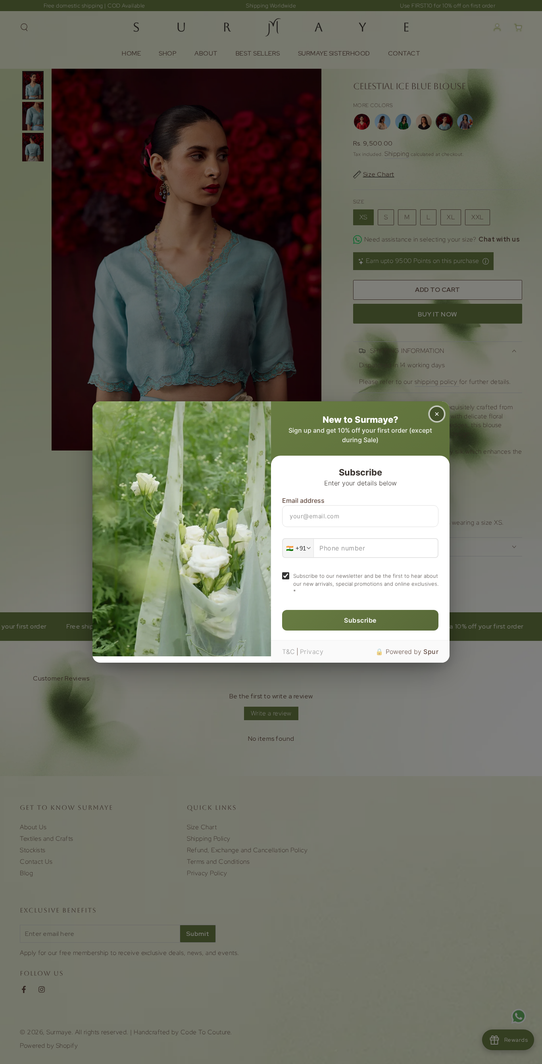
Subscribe (360, 620)
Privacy (312, 652)
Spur (430, 652)
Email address (303, 500)
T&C (288, 652)
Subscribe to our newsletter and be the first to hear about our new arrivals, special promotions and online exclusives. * (365, 583)
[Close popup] (437, 414)
